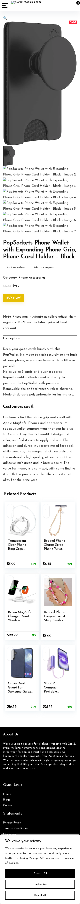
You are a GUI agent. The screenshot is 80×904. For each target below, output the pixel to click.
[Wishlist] (67, 5)
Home (7, 794)
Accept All (40, 873)
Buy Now (13, 298)
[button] (5, 18)
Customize (40, 884)
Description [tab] (11, 338)
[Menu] (5, 5)
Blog (6, 799)
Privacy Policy (12, 822)
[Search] (58, 5)
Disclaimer (9, 834)
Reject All (40, 895)
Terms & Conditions (15, 828)
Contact (8, 805)
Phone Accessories (31, 277)
